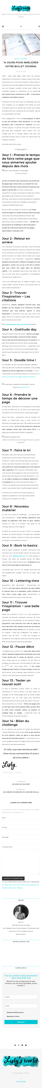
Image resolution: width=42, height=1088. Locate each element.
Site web (5, 837)
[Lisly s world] (21, 8)
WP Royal (26, 1073)
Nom (4, 818)
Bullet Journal (21, 58)
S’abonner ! (21, 1022)
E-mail (5, 827)
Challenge (18, 772)
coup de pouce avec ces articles (17, 324)
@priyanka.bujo (24, 387)
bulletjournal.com (19, 556)
